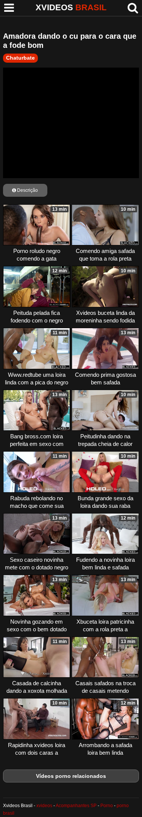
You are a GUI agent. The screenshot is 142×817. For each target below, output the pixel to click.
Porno (106, 805)
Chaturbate (20, 58)
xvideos (44, 805)
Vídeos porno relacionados (71, 776)
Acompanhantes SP (76, 805)
